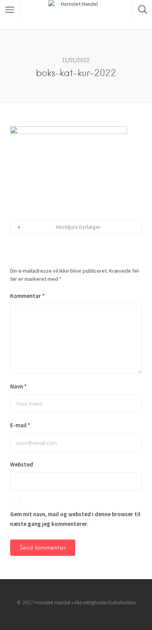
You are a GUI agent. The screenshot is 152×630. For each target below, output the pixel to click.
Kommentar (27, 295)
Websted (21, 464)
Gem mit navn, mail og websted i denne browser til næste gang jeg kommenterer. (75, 518)
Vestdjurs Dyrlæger (78, 226)
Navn (18, 386)
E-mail (20, 425)
